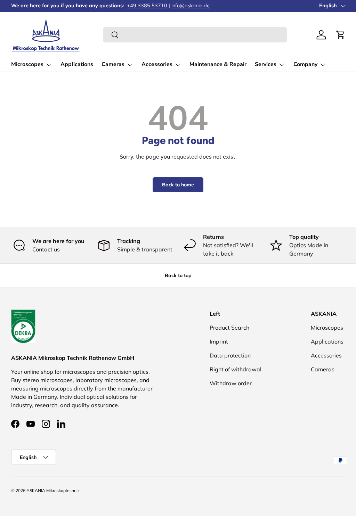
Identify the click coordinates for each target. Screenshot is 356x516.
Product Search (229, 327)
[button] (340, 34)
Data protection (230, 355)
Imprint (219, 341)
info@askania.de (190, 5)
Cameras (322, 369)
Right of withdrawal (235, 369)
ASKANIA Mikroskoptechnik (53, 490)
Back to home (178, 185)
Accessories (326, 355)
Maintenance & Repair (217, 64)
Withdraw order (231, 383)
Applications (76, 64)
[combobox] (195, 34)
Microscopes (327, 327)
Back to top (178, 275)
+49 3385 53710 (147, 5)
